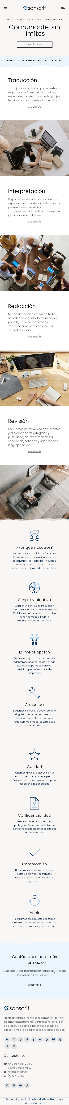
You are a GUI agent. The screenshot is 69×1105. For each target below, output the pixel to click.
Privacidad (38, 1099)
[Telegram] (14, 1085)
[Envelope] (20, 1085)
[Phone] (27, 1085)
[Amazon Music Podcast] (7, 1045)
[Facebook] (33, 1039)
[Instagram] (20, 1039)
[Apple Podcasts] (14, 1045)
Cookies (49, 1099)
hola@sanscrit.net (18, 1071)
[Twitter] (14, 1039)
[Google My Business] (46, 1039)
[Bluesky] (53, 1039)
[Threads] (27, 1039)
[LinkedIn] (7, 1039)
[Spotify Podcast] (60, 1039)
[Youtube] (40, 1039)
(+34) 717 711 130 (16, 1075)
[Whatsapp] (7, 1085)
